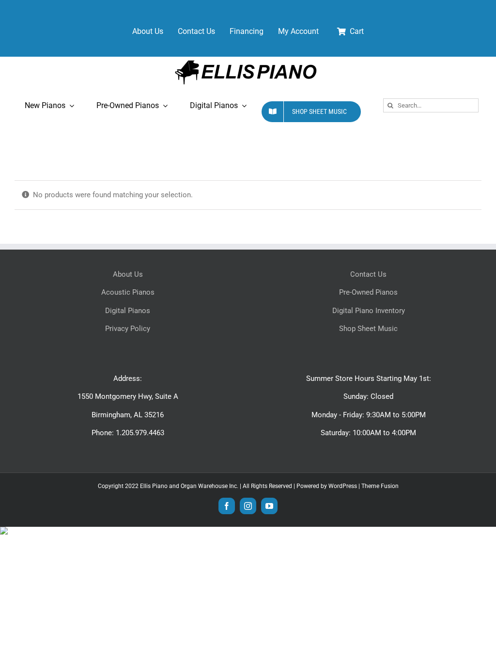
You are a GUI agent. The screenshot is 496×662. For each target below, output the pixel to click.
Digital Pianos (127, 310)
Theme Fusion (380, 486)
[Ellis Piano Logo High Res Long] (245, 60)
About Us (128, 274)
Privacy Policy (127, 328)
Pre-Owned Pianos (368, 292)
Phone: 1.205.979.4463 (128, 432)
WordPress (342, 486)
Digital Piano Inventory (368, 310)
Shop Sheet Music (368, 328)
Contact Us (368, 274)
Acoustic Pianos (128, 292)
